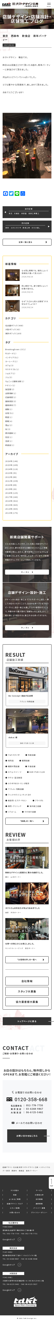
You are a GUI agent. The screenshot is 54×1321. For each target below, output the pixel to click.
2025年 (8, 465)
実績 (15, 1195)
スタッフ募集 (15, 1208)
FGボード (9, 353)
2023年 (8, 473)
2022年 (8, 477)
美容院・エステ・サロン (17, 800)
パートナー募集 (39, 1208)
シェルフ (8, 373)
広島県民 (9, 397)
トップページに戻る (27, 1021)
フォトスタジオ (14, 755)
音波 (7, 441)
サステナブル (10, 369)
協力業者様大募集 (27, 1002)
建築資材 (9, 405)
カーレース (9, 361)
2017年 (8, 497)
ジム (7, 377)
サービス (39, 1190)
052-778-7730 (34, 1105)
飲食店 (8, 445)
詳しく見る (25, 572)
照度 (7, 417)
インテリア (9, 357)
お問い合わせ (15, 1212)
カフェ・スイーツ (14, 772)
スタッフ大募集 (27, 991)
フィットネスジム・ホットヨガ (19, 794)
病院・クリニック (14, 806)
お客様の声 (39, 1195)
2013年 (8, 513)
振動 (7, 409)
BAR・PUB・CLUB (37, 772)
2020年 (8, 485)
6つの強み (15, 1190)
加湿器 (8, 389)
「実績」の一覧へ (27, 821)
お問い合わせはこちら (27, 1135)
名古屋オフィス (11, 325)
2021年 (8, 481)
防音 (7, 437)
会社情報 (27, 981)
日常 (7, 413)
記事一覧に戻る (25, 242)
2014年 (8, 509)
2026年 (8, 461)
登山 (7, 425)
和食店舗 (32, 755)
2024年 (8, 469)
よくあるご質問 (15, 1199)
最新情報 (39, 1204)
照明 (7, 421)
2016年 (8, 501)
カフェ (7, 365)
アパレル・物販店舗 (16, 789)
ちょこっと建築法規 (13, 381)
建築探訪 (9, 401)
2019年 (8, 489)
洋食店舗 (31, 766)
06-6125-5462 (34, 1112)
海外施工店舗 (35, 806)
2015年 (8, 505)
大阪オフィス (10, 329)
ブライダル (39, 800)
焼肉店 (11, 760)
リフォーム (12, 811)
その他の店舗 (30, 811)
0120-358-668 (31, 1099)
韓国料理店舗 (13, 766)
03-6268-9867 (34, 1109)
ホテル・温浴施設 (15, 777)
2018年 (8, 493)
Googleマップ (9, 1239)
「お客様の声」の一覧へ (27, 959)
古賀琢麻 (9, 393)
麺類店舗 (26, 760)
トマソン (8, 385)
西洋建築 (9, 433)
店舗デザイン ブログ (15, 1204)
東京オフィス (10, 333)
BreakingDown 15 (14, 349)
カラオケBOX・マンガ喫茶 (18, 783)
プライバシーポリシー (39, 1212)
